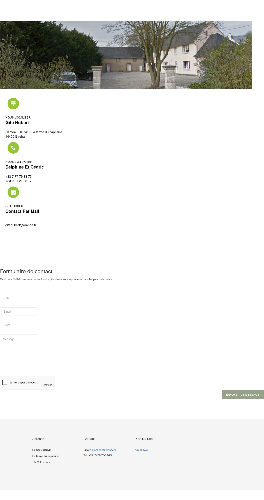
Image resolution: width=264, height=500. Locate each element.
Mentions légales (150, 495)
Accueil (99, 495)
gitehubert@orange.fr (20, 224)
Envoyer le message (243, 394)
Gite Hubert (141, 450)
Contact (118, 495)
